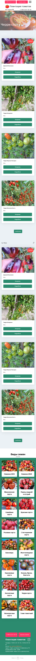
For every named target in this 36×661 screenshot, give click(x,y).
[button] (22, 2)
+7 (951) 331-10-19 (25, 9)
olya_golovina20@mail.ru (15, 646)
